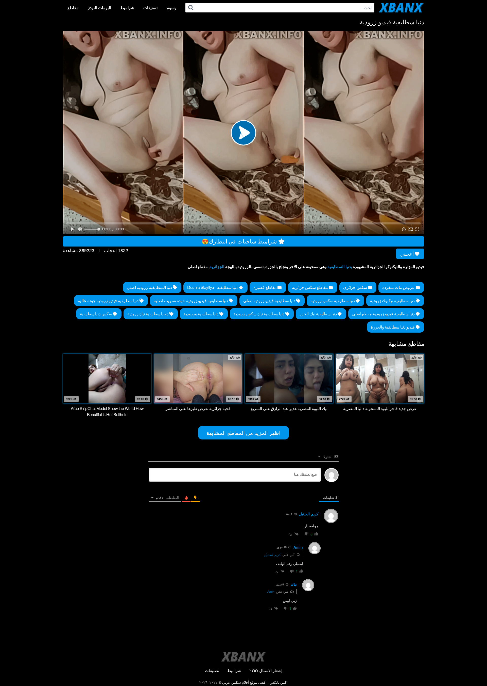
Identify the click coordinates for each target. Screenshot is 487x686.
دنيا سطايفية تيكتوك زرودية (393, 300)
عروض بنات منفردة (399, 287)
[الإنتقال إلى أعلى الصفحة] (473, 670)
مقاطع (73, 7)
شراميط (127, 7)
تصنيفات (150, 7)
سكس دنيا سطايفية (96, 314)
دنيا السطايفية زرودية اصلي (150, 287)
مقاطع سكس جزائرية (310, 287)
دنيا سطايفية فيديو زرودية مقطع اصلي (384, 314)
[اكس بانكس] (401, 8)
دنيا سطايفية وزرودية (201, 314)
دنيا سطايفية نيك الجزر (319, 314)
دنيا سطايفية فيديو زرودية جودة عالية (109, 300)
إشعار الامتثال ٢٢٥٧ (265, 670)
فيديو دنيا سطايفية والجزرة (393, 327)
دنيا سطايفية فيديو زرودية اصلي (269, 300)
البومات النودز (99, 7)
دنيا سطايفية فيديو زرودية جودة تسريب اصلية (191, 300)
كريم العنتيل (272, 554)
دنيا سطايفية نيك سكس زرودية (259, 314)
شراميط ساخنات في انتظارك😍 (240, 241)
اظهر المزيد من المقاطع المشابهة (243, 432)
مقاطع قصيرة (265, 287)
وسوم (172, 7)
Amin (270, 591)
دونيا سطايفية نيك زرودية (148, 314)
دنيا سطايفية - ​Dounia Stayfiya (213, 287)
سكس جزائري (355, 287)
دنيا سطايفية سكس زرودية (333, 300)
